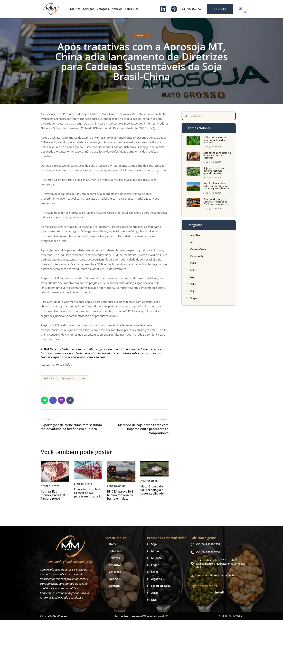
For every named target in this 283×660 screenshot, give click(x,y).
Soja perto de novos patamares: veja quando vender (214, 171)
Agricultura (49, 378)
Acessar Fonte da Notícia (56, 364)
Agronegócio (68, 378)
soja (83, 378)
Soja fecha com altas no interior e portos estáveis (217, 155)
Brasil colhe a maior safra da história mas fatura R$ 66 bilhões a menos (216, 187)
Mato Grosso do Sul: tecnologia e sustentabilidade (152, 490)
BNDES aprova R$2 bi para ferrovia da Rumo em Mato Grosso (120, 497)
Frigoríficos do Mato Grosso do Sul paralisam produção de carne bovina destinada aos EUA (88, 496)
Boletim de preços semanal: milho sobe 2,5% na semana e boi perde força (216, 203)
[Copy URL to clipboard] (70, 400)
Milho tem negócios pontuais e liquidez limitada (214, 140)
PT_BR (242, 12)
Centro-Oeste (141, 35)
